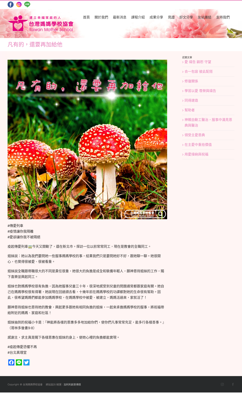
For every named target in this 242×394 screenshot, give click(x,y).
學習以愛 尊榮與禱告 (200, 91)
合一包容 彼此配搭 (199, 72)
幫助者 (190, 110)
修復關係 (191, 81)
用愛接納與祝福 (196, 154)
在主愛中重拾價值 (198, 145)
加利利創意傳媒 (72, 384)
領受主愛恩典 (195, 135)
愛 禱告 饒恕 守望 (198, 62)
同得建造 (191, 100)
